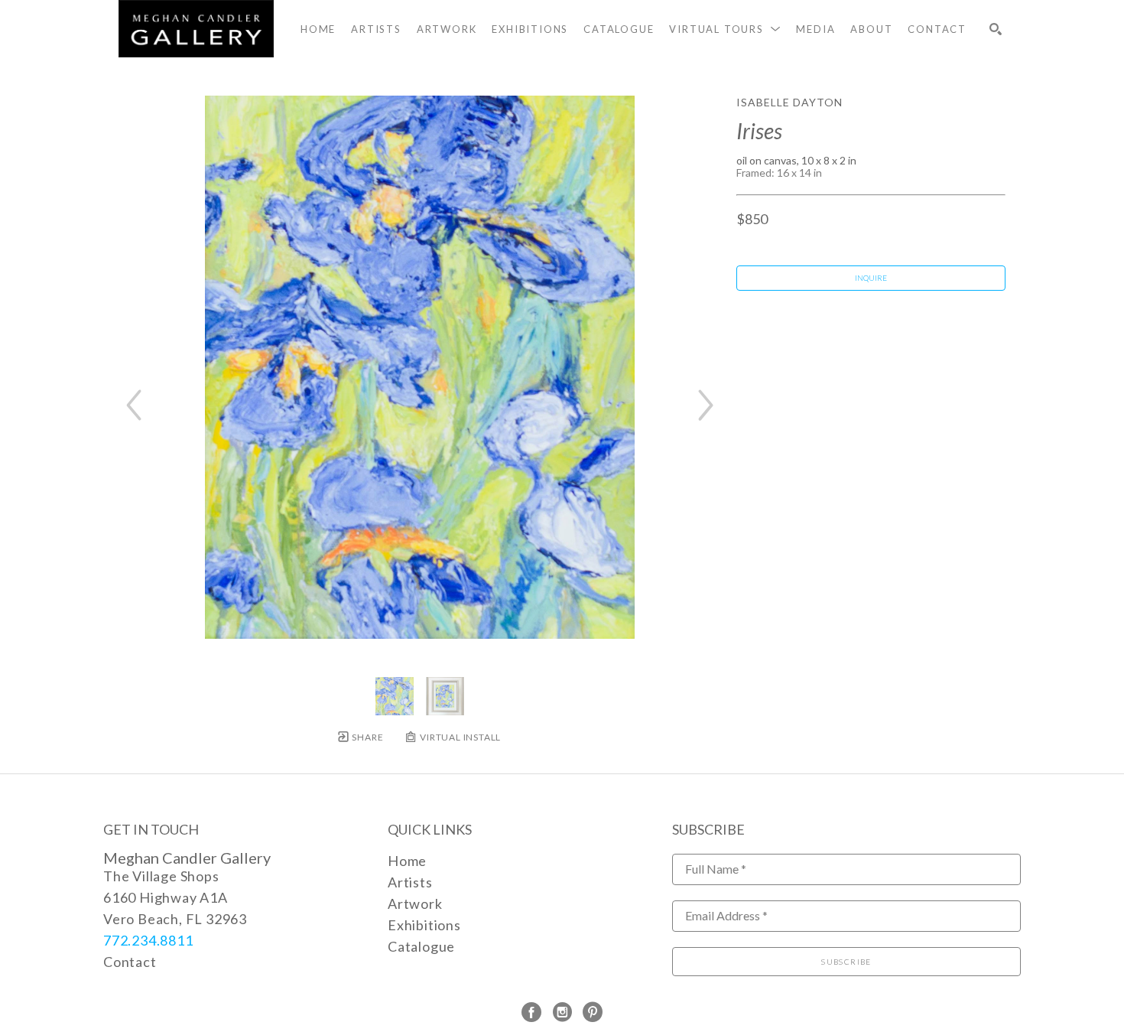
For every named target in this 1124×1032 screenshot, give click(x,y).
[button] (725, 29)
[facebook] (531, 1012)
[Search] (995, 29)
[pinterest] (593, 1012)
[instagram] (562, 1012)
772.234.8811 (148, 940)
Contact (130, 961)
